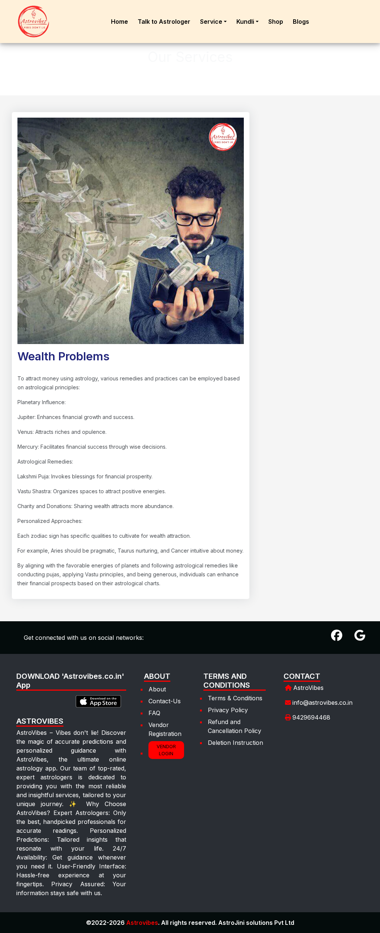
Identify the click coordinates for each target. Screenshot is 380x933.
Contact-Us (164, 701)
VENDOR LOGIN (166, 750)
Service (211, 21)
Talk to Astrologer (164, 21)
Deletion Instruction (235, 742)
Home (119, 21)
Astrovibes (142, 922)
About (157, 689)
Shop (275, 21)
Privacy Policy (228, 710)
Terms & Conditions (235, 698)
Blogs (301, 21)
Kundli (245, 21)
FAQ (154, 713)
